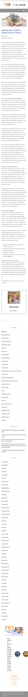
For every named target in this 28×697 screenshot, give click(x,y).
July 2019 (3, 553)
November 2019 (5, 540)
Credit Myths (4, 361)
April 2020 (3, 530)
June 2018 (3, 583)
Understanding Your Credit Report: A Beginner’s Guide (13, 430)
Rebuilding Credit (5, 410)
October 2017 (4, 599)
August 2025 (4, 465)
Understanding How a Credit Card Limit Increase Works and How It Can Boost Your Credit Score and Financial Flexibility (13, 445)
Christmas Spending (6, 341)
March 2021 (4, 497)
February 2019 (4, 563)
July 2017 (3, 609)
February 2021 (4, 501)
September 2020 (5, 514)
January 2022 (4, 484)
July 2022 (3, 478)
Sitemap (12, 694)
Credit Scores (4, 374)
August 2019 (4, 550)
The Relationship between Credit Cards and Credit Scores (13, 435)
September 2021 (5, 491)
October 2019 (4, 543)
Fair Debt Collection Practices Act (9, 380)
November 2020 (5, 511)
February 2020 (4, 534)
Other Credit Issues (6, 403)
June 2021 (3, 494)
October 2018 (4, 573)
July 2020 (3, 520)
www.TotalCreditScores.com (8, 124)
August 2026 (4, 461)
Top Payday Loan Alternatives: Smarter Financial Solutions (13, 450)
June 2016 (3, 619)
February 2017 (4, 616)
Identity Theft (4, 387)
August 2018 (4, 576)
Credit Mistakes (5, 354)
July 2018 (3, 580)
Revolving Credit (5, 413)
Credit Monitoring (5, 357)
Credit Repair (4, 364)
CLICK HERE (4, 272)
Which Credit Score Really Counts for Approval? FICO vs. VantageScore (13, 440)
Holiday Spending (5, 384)
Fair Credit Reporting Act (7, 377)
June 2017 (3, 612)
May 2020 (3, 527)
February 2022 (4, 481)
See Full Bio (13, 310)
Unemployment (5, 417)
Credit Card (4, 351)
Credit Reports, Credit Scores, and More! (11, 371)
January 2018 (4, 596)
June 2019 (3, 557)
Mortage (3, 400)
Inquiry (3, 390)
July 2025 (3, 468)
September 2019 (5, 547)
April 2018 (3, 589)
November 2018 (5, 570)
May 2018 (3, 586)
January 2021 (4, 504)
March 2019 (4, 560)
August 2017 (4, 606)
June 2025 (3, 471)
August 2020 (4, 517)
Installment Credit (5, 394)
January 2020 (4, 537)
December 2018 (5, 566)
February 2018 (4, 593)
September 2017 (5, 603)
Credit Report (4, 367)
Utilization (3, 420)
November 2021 (5, 488)
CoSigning (3, 348)
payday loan (4, 407)
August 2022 (4, 474)
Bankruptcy (4, 331)
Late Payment (4, 397)
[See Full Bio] (17, 310)
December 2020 (5, 507)
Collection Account (6, 344)
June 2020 (3, 524)
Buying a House (5, 338)
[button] (13, 5)
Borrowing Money (5, 334)
